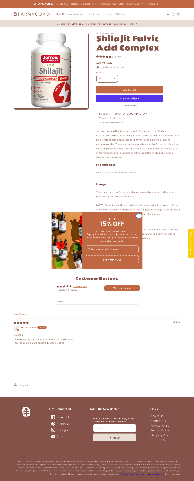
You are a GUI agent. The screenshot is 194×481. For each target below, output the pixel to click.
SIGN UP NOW (112, 259)
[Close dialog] (138, 216)
